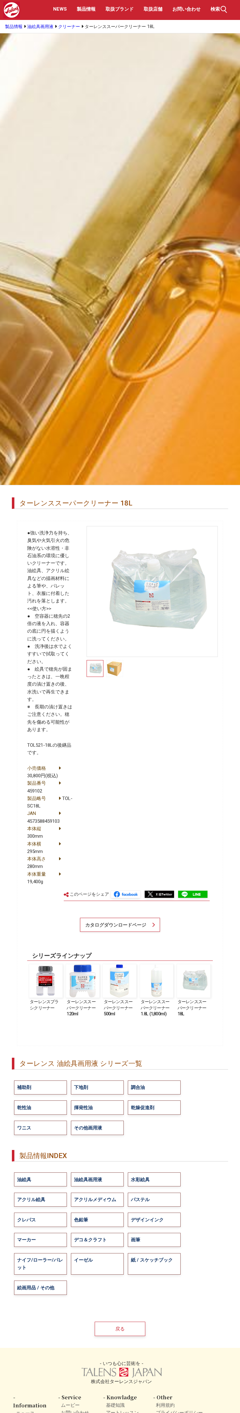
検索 (215, 9)
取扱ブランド (120, 9)
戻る (120, 1329)
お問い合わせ (186, 9)
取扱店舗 (153, 9)
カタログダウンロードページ (115, 925)
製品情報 (86, 9)
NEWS (60, 9)
